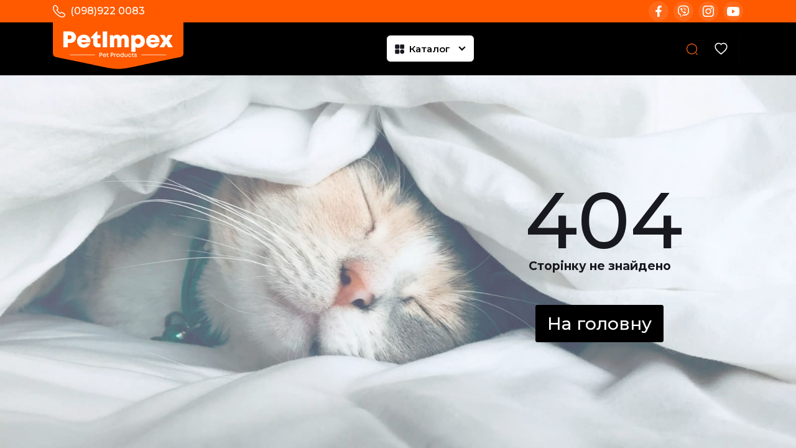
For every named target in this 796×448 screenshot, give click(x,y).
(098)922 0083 (107, 11)
